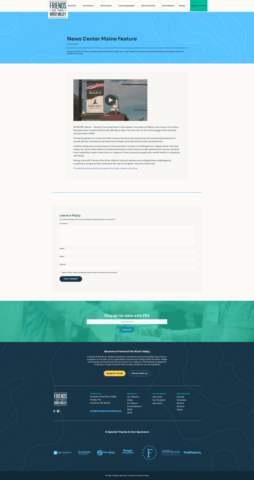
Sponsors (157, 403)
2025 (129, 413)
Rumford (98, 127)
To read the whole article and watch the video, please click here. (105, 168)
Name (62, 248)
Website (63, 264)
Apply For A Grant (198, 6)
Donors (180, 406)
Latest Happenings (126, 6)
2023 (129, 409)
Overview (157, 397)
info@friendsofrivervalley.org (106, 411)
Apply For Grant (114, 373)
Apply (180, 409)
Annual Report (168, 6)
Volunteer (182, 400)
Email (62, 256)
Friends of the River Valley (103, 160)
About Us (72, 6)
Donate (182, 6)
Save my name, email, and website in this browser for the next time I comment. (89, 272)
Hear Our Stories (148, 6)
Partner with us (139, 373)
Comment (64, 223)
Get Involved (106, 6)
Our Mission (133, 397)
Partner (180, 403)
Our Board (132, 403)
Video (130, 400)
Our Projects (88, 6)
